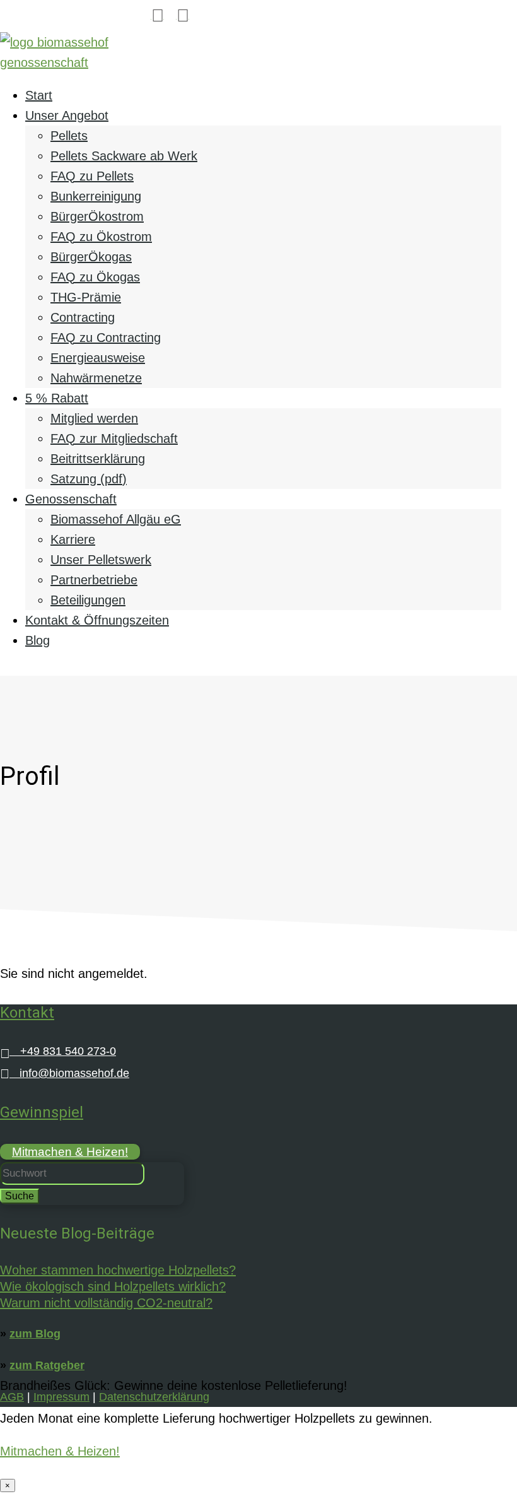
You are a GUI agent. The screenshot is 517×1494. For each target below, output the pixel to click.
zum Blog (35, 1333)
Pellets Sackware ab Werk (123, 156)
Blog (37, 640)
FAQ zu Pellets (92, 176)
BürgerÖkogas (91, 257)
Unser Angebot (66, 115)
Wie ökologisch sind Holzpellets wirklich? (113, 1286)
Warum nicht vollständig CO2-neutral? (106, 1303)
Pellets (69, 136)
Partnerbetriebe (93, 580)
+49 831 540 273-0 (58, 1051)
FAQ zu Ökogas (95, 277)
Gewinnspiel (41, 1112)
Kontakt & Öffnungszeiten (97, 620)
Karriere (72, 539)
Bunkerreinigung (95, 196)
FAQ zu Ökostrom (101, 237)
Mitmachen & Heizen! (70, 1151)
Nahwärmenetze (96, 378)
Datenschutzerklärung (154, 1397)
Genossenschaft (71, 499)
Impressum (61, 1397)
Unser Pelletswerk (100, 560)
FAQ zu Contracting (105, 337)
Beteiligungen (87, 600)
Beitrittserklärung (97, 459)
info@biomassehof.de (64, 1073)
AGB (12, 1397)
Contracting (82, 317)
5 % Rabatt (56, 398)
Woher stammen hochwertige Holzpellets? (118, 1270)
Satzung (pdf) (88, 479)
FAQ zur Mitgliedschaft (114, 438)
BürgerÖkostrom (97, 216)
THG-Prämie (85, 297)
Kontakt (27, 1012)
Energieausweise (97, 358)
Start (38, 95)
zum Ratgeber (46, 1365)
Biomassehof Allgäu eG (115, 519)
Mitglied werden (94, 418)
